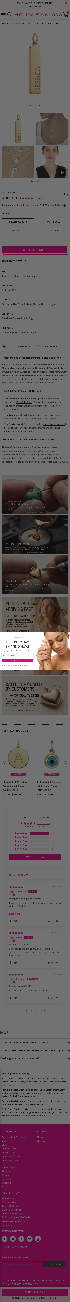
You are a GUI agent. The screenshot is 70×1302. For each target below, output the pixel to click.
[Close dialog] (68, 633)
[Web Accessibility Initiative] (1, 1298)
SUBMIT (17, 660)
